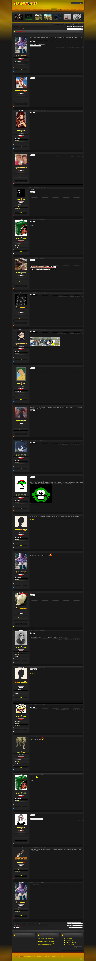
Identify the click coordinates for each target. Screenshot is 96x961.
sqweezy (39, 944)
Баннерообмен (53, 956)
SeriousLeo (21, 329)
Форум (14, 923)
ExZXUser (40, 943)
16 (46, 592)
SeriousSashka (50, 941)
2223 (21, 323)
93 (21, 468)
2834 (21, 251)
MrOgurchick (40, 941)
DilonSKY (21, 110)
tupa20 (54, 943)
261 (21, 660)
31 (21, 729)
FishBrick (21, 630)
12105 (21, 545)
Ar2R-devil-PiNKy (21, 667)
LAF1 (43, 943)
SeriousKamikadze (21, 258)
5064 (21, 767)
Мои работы (32, 519)
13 (46, 474)
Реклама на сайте (32, 956)
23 (45, 847)
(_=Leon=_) (21, 592)
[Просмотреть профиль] (13, 67)
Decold (50, 943)
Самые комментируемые (69, 944)
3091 (21, 212)
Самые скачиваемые (68, 940)
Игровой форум (23, 923)
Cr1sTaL (39, 940)
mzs (21, 187)
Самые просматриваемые (69, 942)
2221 (21, 181)
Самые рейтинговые (68, 938)
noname (21, 219)
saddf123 (47, 943)
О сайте (15, 954)
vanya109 (44, 940)
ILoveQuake (21, 365)
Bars (53, 938)
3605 (21, 104)
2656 (21, 146)
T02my (21, 75)
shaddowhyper (45, 944)
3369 (21, 841)
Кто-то (51, 940)
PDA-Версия (60, 956)
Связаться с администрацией (43, 956)
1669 (21, 286)
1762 (21, 399)
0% (19, 142)
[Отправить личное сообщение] (15, 67)
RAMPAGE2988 (48, 938)
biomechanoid (21, 474)
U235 (21, 440)
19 (45, 704)
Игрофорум (18, 923)
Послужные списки (30, 923)
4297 (21, 623)
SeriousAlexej (21, 736)
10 (46, 365)
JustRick (45, 941)
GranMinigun (21, 35)
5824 (21, 434)
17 (45, 630)
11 (46, 405)
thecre (21, 405)
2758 (21, 69)
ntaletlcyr (50, 944)
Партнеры (25, 956)
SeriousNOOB (21, 704)
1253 (21, 359)
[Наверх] (81, 959)
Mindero (21, 292)
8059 (21, 875)
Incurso (47, 940)
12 (46, 440)
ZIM (19, 956)
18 (45, 667)
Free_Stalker (21, 847)
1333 (21, 508)
